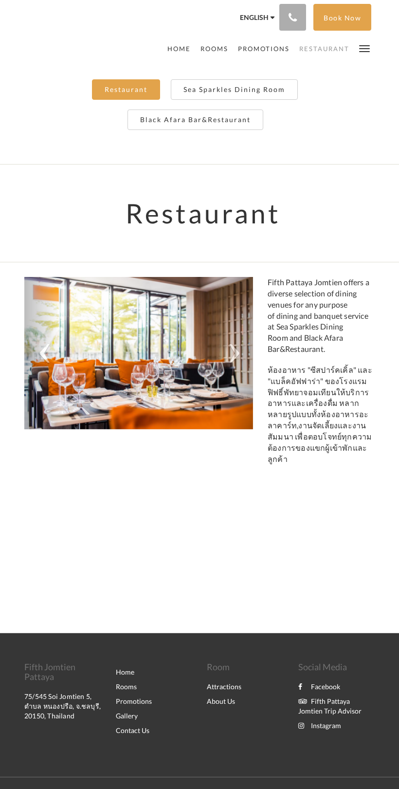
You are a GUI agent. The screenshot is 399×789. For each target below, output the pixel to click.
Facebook (325, 686)
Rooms (126, 686)
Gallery (127, 716)
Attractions (224, 686)
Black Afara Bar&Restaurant (195, 119)
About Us (221, 701)
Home (125, 672)
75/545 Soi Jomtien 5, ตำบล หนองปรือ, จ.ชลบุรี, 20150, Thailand (62, 706)
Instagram (326, 725)
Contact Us (132, 730)
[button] (364, 48)
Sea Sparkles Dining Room (234, 89)
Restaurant (126, 89)
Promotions (134, 701)
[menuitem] (181, 48)
